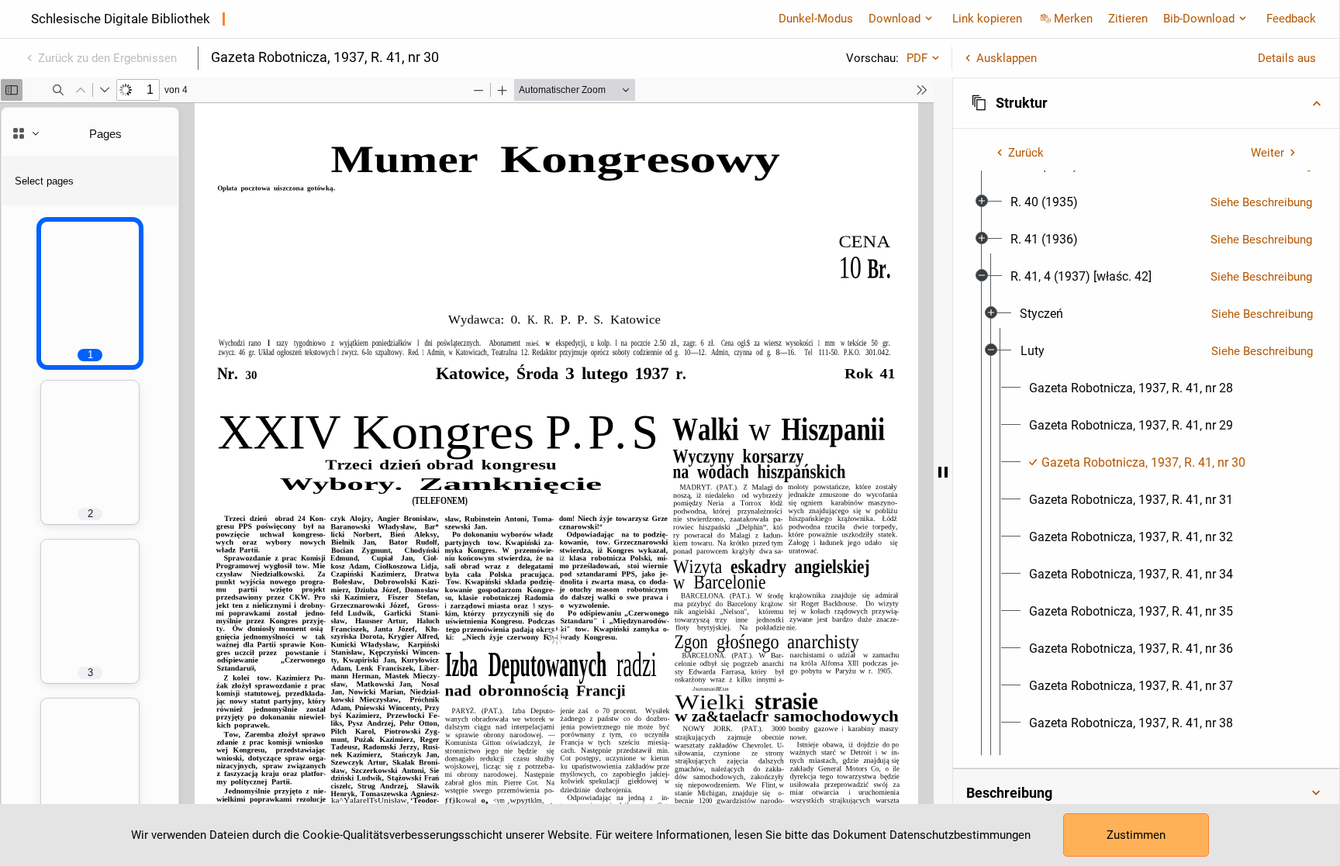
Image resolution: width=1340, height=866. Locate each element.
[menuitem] (1044, 202)
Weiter (1267, 153)
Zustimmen (1136, 835)
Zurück (1026, 153)
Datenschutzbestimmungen (960, 835)
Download (894, 19)
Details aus (1287, 58)
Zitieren (1128, 19)
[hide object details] (943, 472)
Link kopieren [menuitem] (987, 19)
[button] (1146, 103)
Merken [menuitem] (1073, 19)
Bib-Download (1199, 19)
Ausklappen (1006, 58)
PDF (917, 58)
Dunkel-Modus (816, 19)
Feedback (1291, 19)
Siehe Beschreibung (1261, 202)
